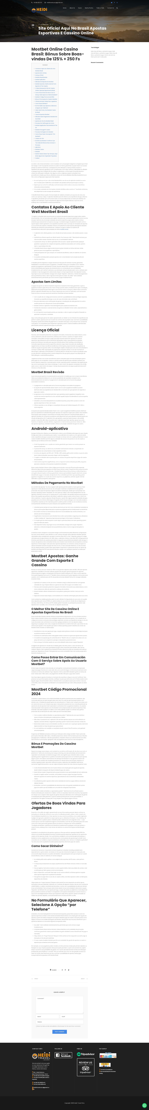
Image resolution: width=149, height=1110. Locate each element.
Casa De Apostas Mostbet (42, 114)
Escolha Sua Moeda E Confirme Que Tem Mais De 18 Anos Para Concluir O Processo (45, 143)
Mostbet (37, 151)
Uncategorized (44, 24)
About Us (72, 8)
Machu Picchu (89, 8)
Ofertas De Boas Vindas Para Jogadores (46, 101)
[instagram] (117, 2)
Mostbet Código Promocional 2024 (44, 97)
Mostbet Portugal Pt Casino (42, 130)
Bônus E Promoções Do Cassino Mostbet (46, 99)
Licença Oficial (39, 75)
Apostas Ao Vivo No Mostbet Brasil (44, 121)
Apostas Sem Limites (41, 73)
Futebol (37, 158)
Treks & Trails (100, 8)
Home (64, 8)
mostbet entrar (64, 229)
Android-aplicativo (40, 79)
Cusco (80, 8)
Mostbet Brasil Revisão (41, 77)
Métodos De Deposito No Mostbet (44, 81)
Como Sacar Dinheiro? (41, 103)
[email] (111, 2)
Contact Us (110, 8)
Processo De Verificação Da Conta (44, 123)
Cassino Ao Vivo (39, 138)
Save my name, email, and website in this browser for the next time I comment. (59, 1026)
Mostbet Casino (39, 149)
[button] (144, 1105)
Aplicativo (38, 147)
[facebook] (114, 2)
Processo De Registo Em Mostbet (44, 132)
